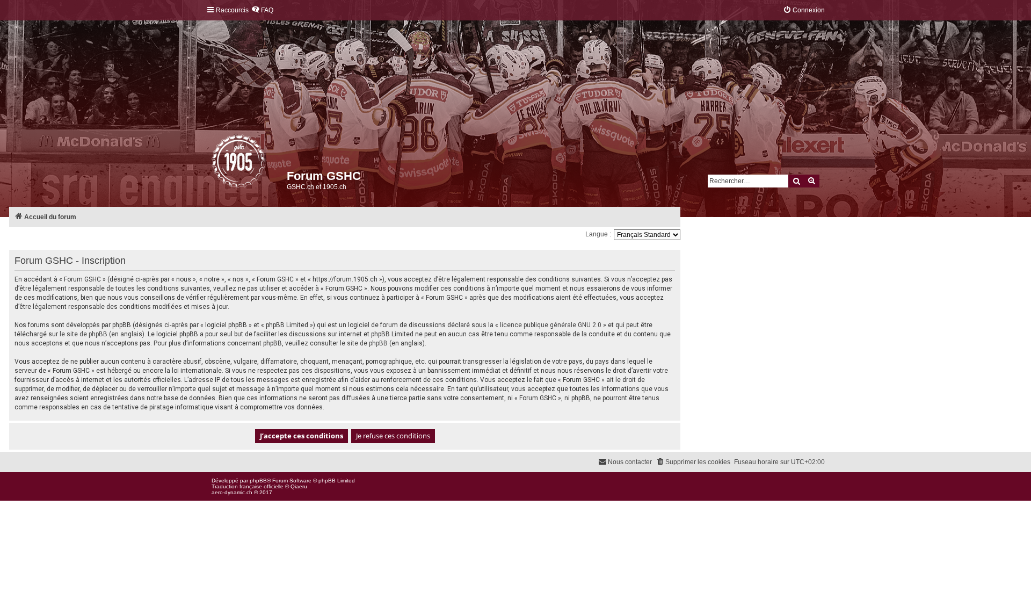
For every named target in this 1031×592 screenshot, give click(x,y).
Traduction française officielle (248, 486)
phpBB (258, 480)
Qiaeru (299, 486)
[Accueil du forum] (212, 164)
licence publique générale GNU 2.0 (550, 325)
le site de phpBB (83, 334)
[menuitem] (262, 10)
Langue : (598, 234)
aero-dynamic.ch (232, 492)
